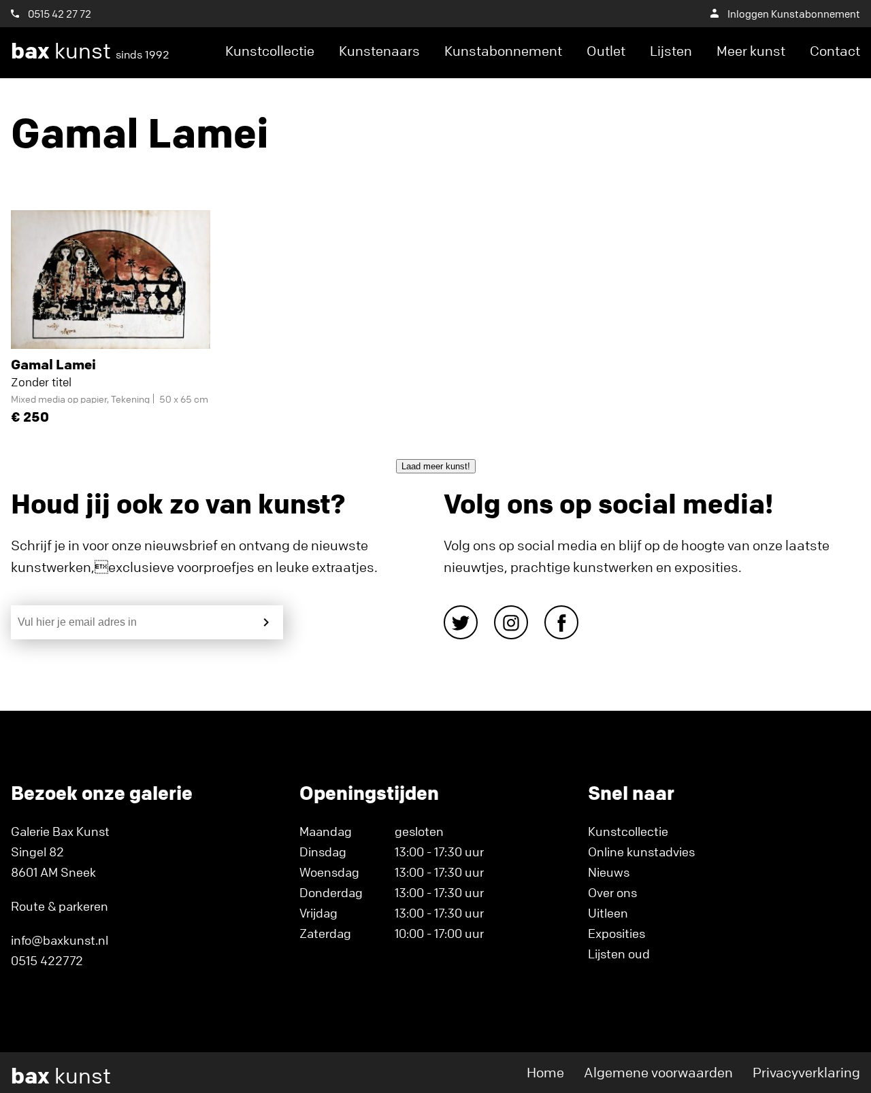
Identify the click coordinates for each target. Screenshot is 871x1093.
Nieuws (608, 871)
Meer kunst (751, 50)
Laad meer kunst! (435, 466)
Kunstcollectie (269, 50)
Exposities (616, 933)
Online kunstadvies (641, 851)
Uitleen (608, 912)
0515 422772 (47, 960)
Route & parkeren (59, 905)
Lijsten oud (619, 953)
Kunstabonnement (503, 50)
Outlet (606, 50)
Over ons (612, 892)
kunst (90, 51)
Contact (835, 50)
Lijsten (671, 50)
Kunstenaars (379, 50)
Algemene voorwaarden (658, 1072)
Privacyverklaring (806, 1072)
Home (545, 1072)
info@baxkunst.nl (59, 939)
